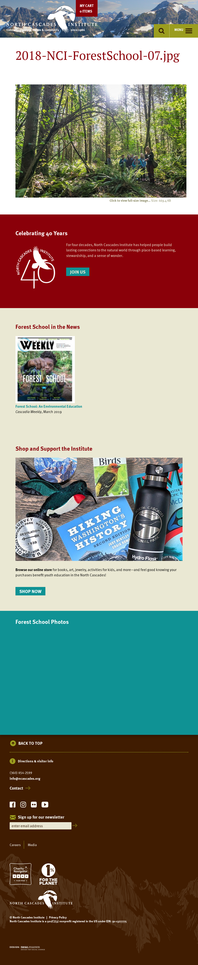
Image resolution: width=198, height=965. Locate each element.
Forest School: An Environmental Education (48, 406)
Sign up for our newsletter (41, 817)
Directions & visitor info (35, 761)
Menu (178, 29)
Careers (15, 844)
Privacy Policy (58, 917)
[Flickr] (34, 806)
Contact (16, 788)
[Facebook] (12, 806)
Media (32, 844)
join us (77, 271)
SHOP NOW (30, 591)
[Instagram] (23, 806)
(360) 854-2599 (21, 773)
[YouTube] (45, 806)
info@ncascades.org (25, 778)
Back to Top (30, 743)
